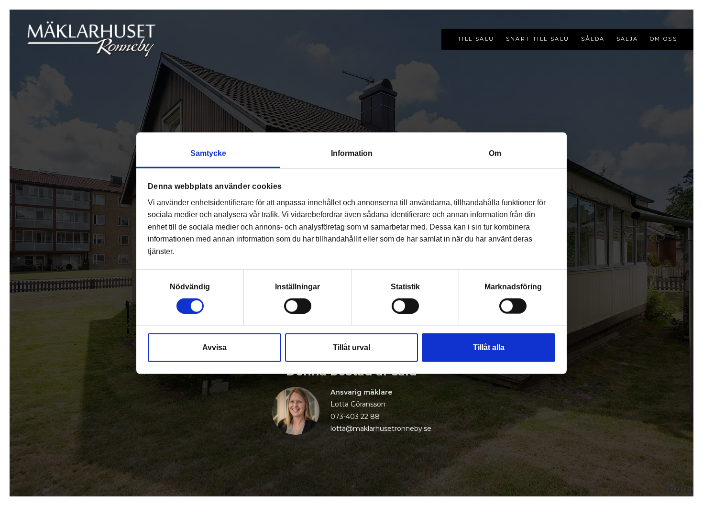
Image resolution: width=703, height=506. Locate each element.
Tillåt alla (489, 347)
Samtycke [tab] (208, 153)
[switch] (297, 305)
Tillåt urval (351, 347)
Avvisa (214, 347)
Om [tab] (495, 153)
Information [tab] (352, 153)
